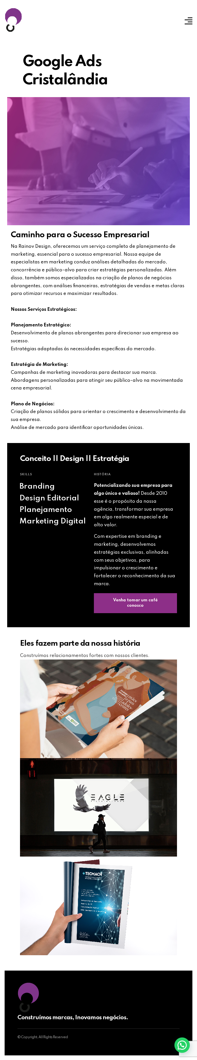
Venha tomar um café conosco (135, 603)
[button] (182, 1045)
